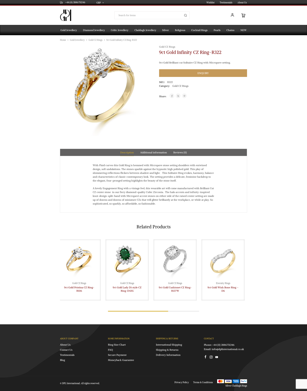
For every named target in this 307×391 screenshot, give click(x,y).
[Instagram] (211, 357)
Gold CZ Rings (95, 40)
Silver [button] (165, 30)
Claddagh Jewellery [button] (145, 30)
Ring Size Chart (117, 344)
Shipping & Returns (167, 349)
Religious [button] (180, 30)
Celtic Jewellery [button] (119, 30)
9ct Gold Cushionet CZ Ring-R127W (175, 289)
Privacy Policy (181, 382)
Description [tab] (127, 152)
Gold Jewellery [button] (68, 30)
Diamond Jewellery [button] (94, 30)
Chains (230, 30)
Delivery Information (168, 354)
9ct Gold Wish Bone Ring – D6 (223, 289)
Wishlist (210, 2)
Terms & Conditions (203, 382)
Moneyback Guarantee (121, 360)
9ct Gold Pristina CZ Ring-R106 (79, 289)
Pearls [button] (217, 30)
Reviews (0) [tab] (180, 152)
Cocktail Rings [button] (199, 30)
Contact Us (66, 349)
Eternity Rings (223, 283)
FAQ (110, 349)
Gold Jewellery (77, 40)
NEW (243, 30)
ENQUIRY (203, 73)
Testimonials (226, 2)
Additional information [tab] (153, 152)
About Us (242, 2)
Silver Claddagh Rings (236, 385)
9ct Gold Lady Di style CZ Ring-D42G (127, 289)
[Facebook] (205, 357)
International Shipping (169, 344)
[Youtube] (217, 357)
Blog (62, 360)
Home (63, 40)
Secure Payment (117, 354)
